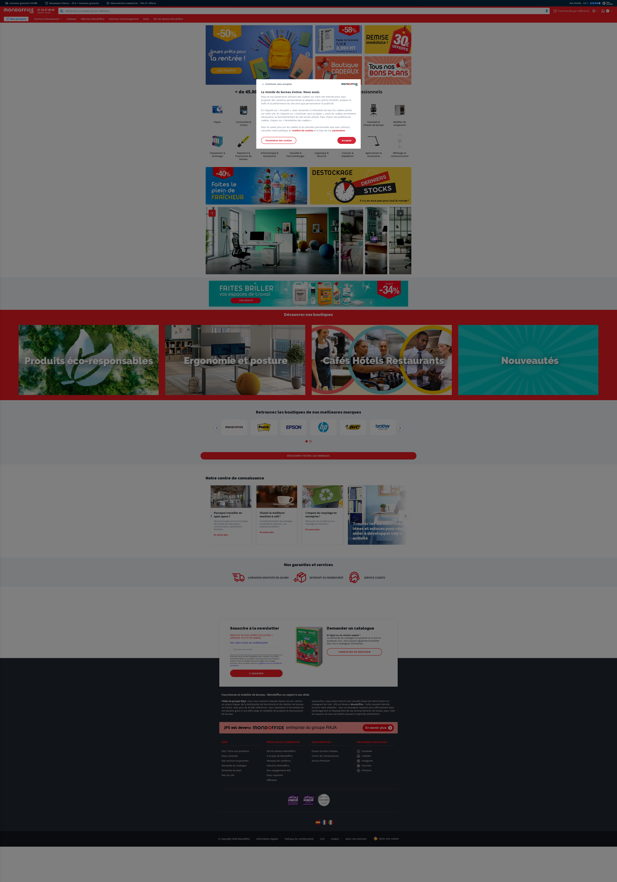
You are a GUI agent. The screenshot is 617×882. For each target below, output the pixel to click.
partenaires (338, 130)
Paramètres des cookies (278, 140)
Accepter (347, 140)
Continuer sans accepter (278, 84)
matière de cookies (302, 130)
